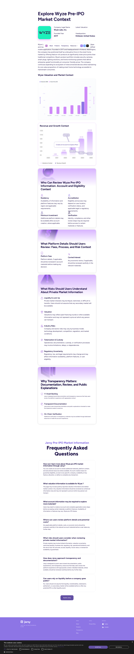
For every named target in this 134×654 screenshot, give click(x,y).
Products (78, 627)
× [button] (132, 642)
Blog (77, 633)
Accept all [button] (98, 647)
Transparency (79, 630)
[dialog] (67, 647)
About (77, 624)
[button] (44, 652)
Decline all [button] (119, 647)
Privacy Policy (92, 624)
